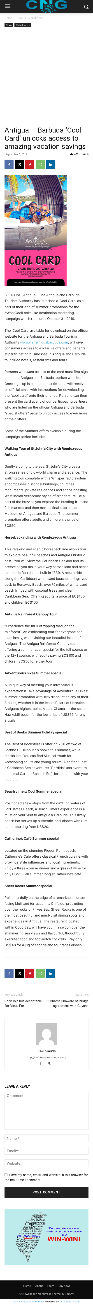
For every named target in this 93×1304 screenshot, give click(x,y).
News (19, 18)
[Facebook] (9, 164)
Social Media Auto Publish (28, 1301)
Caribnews (46, 1051)
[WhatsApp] (40, 164)
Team (50, 1286)
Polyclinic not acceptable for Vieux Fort (23, 1003)
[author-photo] (46, 1045)
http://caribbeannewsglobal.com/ (46, 1057)
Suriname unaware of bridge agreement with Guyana (67, 1003)
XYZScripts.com (70, 1301)
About (39, 1286)
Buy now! (64, 1286)
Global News (36, 18)
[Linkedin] (50, 164)
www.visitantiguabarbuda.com (44, 342)
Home (8, 18)
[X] (19, 164)
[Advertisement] (46, 77)
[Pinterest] (29, 164)
